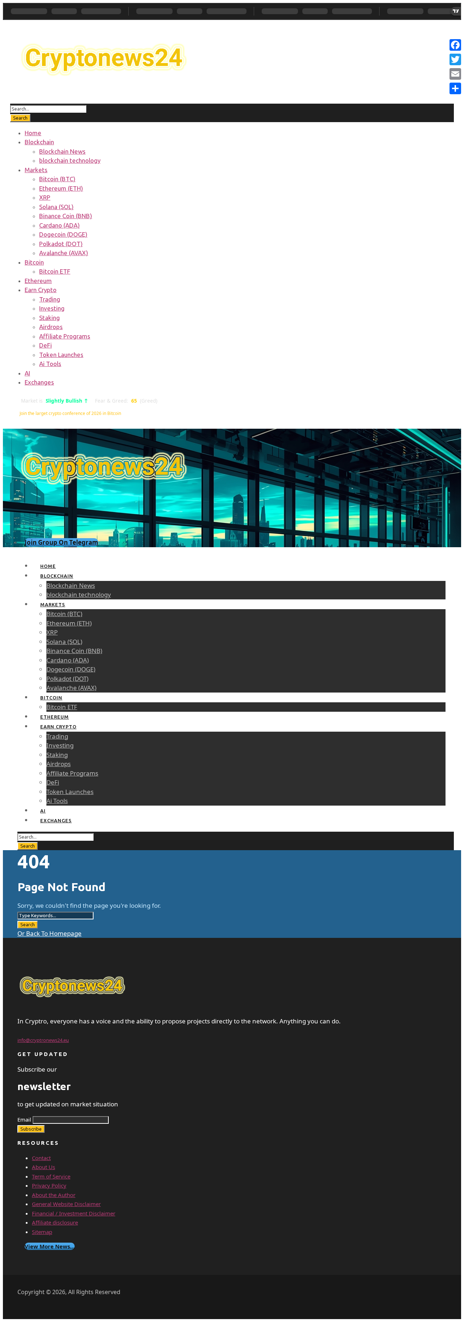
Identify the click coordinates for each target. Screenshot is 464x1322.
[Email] (455, 74)
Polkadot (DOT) (61, 243)
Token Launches (61, 354)
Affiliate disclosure (55, 1222)
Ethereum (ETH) (61, 188)
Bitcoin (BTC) (57, 178)
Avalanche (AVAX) (63, 252)
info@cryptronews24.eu (43, 1040)
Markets (36, 169)
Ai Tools (50, 363)
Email (24, 1119)
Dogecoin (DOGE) (63, 234)
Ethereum (38, 280)
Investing (52, 308)
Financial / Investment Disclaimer (73, 1213)
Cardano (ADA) (59, 225)
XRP (44, 197)
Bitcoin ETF (54, 271)
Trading (49, 299)
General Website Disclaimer (66, 1203)
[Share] (455, 88)
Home (33, 132)
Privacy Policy (49, 1185)
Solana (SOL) (56, 206)
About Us (43, 1167)
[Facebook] (455, 45)
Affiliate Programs (64, 336)
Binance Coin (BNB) (65, 215)
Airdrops (51, 326)
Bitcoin (34, 262)
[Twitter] (455, 59)
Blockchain (39, 141)
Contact (41, 1157)
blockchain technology (69, 160)
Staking (49, 317)
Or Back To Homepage (49, 933)
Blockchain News (62, 151)
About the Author (53, 1194)
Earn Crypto (41, 289)
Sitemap (42, 1231)
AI (27, 373)
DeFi (45, 345)
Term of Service (51, 1176)
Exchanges (39, 382)
